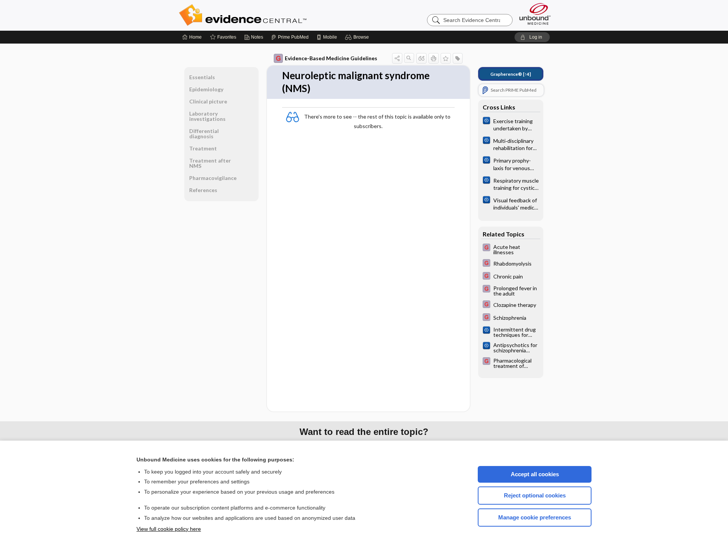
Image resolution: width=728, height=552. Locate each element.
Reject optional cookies (535, 495)
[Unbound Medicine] (535, 14)
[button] (358, 37)
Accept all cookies (535, 474)
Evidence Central (273, 15)
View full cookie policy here (168, 529)
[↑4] (510, 74)
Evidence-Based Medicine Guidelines (331, 58)
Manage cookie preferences (534, 517)
